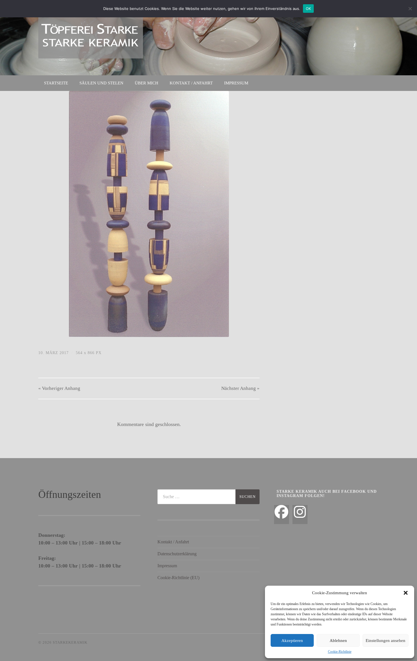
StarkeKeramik (70, 643)
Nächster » (240, 388)
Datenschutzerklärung (177, 553)
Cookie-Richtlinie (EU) (178, 577)
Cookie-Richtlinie (339, 652)
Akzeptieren (292, 640)
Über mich (146, 83)
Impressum (236, 83)
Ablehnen (338, 640)
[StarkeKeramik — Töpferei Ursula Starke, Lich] (90, 37)
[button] (405, 593)
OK (308, 8)
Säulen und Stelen (101, 83)
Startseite (56, 83)
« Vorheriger (59, 388)
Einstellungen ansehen (385, 640)
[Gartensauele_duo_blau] (149, 214)
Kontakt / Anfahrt (191, 83)
